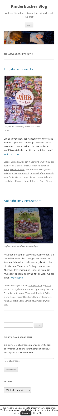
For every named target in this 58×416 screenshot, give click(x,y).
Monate (19, 181)
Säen (42, 181)
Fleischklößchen (24, 296)
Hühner (37, 296)
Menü (29, 25)
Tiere (6, 169)
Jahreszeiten (36, 177)
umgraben (40, 300)
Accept (26, 413)
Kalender (48, 177)
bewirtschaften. (37, 173)
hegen (26, 177)
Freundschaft (10, 293)
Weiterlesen (11, 154)
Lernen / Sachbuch (39, 165)
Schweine (29, 300)
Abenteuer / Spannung (34, 289)
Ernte (11, 177)
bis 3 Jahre (17, 165)
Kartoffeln (46, 296)
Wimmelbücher (17, 169)
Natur (26, 181)
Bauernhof (23, 173)
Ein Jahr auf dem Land (21, 69)
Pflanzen (34, 181)
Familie (26, 165)
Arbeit (14, 173)
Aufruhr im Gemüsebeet (23, 201)
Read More (38, 413)
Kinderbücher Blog (29, 6)
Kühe (6, 300)
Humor (21, 293)
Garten (18, 177)
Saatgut (14, 300)
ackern (7, 173)
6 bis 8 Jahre (16, 289)
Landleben (9, 181)
